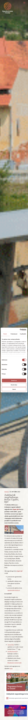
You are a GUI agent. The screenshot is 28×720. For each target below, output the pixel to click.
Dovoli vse (14, 380)
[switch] (24, 364)
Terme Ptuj (10, 645)
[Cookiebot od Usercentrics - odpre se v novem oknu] (20, 330)
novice (6, 492)
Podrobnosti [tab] (14, 334)
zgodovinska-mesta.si (13, 590)
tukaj (11, 668)
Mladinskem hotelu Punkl (14, 663)
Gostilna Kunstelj (12, 651)
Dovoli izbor (14, 384)
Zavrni (14, 389)
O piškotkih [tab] (23, 334)
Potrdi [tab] (5, 334)
